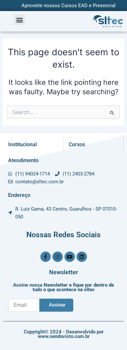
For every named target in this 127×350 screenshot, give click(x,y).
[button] (19, 19)
